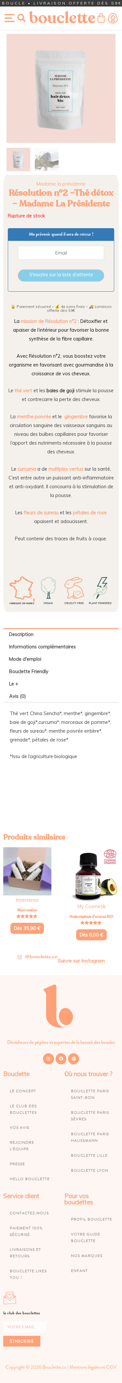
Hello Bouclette (30, 1179)
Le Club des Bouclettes (23, 1109)
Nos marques (86, 1256)
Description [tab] (21, 634)
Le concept (23, 1091)
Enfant (79, 1271)
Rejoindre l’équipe (22, 1146)
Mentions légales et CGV (92, 1367)
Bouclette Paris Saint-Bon (90, 1094)
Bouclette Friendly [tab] (28, 671)
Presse (17, 1164)
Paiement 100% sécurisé (26, 1231)
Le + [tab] (13, 684)
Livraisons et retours (25, 1253)
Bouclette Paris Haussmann (90, 1137)
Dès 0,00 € (91, 935)
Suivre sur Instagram (81, 960)
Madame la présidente (61, 184)
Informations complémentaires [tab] (42, 646)
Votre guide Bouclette (85, 1237)
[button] (21, 18)
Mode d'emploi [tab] (25, 659)
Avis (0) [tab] (17, 696)
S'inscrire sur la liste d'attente (61, 274)
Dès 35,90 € (27, 928)
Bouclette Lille (89, 1155)
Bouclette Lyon (89, 1170)
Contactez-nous (29, 1213)
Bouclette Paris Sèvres (90, 1116)
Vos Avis (19, 1127)
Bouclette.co (54, 1367)
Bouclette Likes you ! (28, 1274)
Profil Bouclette (91, 1219)
